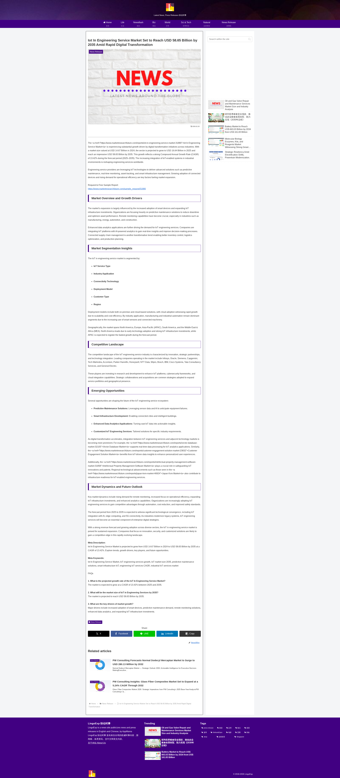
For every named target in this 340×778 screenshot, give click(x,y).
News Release (96, 622)
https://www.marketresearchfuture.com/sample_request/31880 (117, 189)
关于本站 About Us (97, 743)
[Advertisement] (230, 72)
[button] (190, 634)
